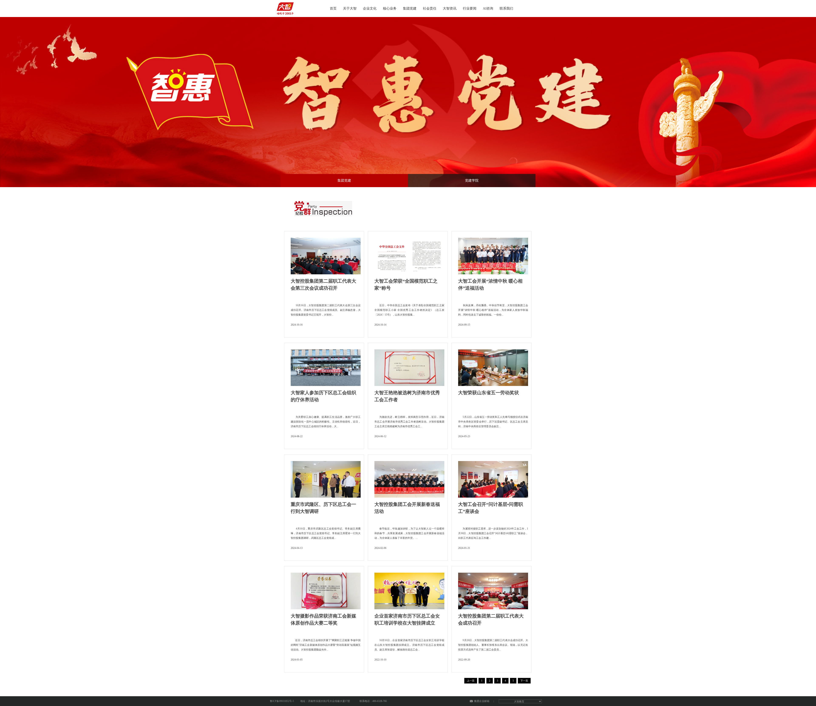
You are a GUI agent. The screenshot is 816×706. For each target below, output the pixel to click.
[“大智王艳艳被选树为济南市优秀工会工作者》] (409, 366)
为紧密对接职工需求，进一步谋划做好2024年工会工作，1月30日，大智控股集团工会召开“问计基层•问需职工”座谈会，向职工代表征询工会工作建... (493, 533)
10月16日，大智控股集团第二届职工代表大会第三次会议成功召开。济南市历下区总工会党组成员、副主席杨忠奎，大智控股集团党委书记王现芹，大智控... (326, 310)
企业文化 (370, 8)
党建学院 (472, 180)
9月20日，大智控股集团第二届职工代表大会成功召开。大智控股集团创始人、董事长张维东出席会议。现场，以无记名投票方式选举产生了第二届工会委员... (493, 645)
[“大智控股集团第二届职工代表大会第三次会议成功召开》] (326, 254)
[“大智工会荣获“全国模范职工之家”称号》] (409, 254)
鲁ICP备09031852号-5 (282, 701)
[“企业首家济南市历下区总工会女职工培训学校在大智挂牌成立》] (409, 589)
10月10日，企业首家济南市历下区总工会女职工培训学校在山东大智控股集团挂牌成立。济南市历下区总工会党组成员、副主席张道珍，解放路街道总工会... (409, 645)
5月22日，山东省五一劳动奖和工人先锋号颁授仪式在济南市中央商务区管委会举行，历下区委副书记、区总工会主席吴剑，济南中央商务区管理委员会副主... (493, 422)
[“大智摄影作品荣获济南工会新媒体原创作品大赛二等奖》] (326, 589)
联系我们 (506, 8)
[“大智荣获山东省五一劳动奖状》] (493, 366)
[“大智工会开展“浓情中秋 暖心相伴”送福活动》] (493, 254)
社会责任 (429, 8)
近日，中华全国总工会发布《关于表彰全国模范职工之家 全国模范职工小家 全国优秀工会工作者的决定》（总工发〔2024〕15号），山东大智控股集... (409, 310)
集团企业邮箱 (481, 701)
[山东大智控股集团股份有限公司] (286, 7)
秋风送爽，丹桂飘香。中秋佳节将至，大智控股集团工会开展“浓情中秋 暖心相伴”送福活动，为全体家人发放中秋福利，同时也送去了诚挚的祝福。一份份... (493, 310)
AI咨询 (488, 8)
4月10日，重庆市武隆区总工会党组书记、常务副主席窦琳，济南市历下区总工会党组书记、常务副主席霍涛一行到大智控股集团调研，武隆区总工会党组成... (326, 533)
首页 (333, 8)
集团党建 (409, 8)
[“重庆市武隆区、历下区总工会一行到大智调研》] (326, 478)
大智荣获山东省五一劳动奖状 (488, 392)
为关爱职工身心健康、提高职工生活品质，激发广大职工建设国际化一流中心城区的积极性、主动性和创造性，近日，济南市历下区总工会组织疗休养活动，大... (326, 422)
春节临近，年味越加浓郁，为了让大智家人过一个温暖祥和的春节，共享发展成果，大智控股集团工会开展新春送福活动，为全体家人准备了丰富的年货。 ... (409, 533)
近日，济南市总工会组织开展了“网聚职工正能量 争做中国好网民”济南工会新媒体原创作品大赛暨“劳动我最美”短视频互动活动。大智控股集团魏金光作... (326, 645)
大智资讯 (449, 8)
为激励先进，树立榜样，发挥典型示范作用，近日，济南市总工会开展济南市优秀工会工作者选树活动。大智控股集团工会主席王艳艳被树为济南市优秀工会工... (409, 422)
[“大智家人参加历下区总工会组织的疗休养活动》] (326, 366)
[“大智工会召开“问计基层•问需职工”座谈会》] (493, 478)
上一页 (471, 680)
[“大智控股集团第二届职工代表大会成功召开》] (493, 589)
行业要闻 (469, 8)
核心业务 (390, 8)
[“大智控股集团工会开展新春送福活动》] (409, 478)
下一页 (524, 680)
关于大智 (350, 8)
